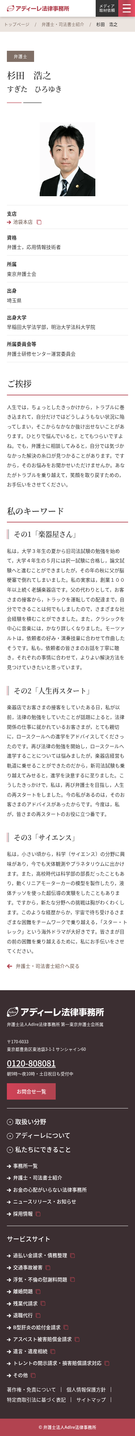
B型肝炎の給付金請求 (37, 1327)
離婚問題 (23, 1291)
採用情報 (23, 1213)
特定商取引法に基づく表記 (36, 1399)
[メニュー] (126, 8)
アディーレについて (42, 1135)
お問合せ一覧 (31, 1091)
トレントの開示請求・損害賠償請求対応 (57, 1363)
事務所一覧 (25, 1165)
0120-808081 (31, 1063)
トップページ (16, 24)
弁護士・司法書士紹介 (63, 24)
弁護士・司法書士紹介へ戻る (47, 966)
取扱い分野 (30, 1121)
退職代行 (23, 1315)
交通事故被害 (28, 1267)
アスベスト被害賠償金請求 (42, 1339)
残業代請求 (25, 1303)
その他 (20, 1375)
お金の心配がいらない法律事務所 (50, 1189)
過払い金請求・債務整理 (40, 1255)
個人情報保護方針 (86, 1389)
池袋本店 (23, 221)
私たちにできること (43, 1149)
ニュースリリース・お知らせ (44, 1201)
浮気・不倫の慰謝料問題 (40, 1279)
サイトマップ (91, 1399)
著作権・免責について (31, 1389)
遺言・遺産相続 (30, 1351)
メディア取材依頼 (107, 8)
